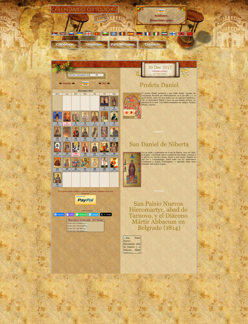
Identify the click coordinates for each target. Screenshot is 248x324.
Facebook (61, 214)
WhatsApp (83, 214)
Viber (72, 214)
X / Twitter (107, 214)
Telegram (95, 214)
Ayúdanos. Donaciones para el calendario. (161, 20)
